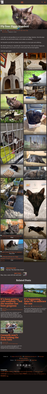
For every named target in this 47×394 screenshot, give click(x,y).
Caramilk (6, 343)
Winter (5, 310)
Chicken (18, 371)
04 (5, 342)
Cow (9, 309)
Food (36, 371)
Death (14, 30)
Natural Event (20, 309)
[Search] (42, 2)
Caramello (6, 309)
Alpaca (7, 371)
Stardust (24, 30)
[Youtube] (23, 365)
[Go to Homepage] (2, 2)
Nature (21, 373)
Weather (3, 376)
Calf (13, 371)
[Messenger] (26, 365)
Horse (41, 371)
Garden (38, 371)
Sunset (42, 373)
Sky (2, 310)
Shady (35, 373)
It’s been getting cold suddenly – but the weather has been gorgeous (11, 302)
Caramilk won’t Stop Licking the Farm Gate (10, 337)
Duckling (30, 371)
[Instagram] (20, 365)
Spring (40, 373)
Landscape (12, 309)
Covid (21, 371)
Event (36, 306)
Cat (12, 30)
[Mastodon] (29, 365)
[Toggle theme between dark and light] (45, 2)
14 (27, 306)
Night (21, 30)
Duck (26, 371)
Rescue (30, 373)
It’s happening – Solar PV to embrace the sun (35, 301)
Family (17, 30)
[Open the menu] (22, 2)
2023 (6, 30)
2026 (5, 308)
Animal (10, 30)
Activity (33, 306)
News (19, 30)
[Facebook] (17, 365)
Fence (11, 343)
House (39, 306)
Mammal (16, 309)
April (2, 30)
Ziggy (27, 30)
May (2, 308)
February (3, 342)
